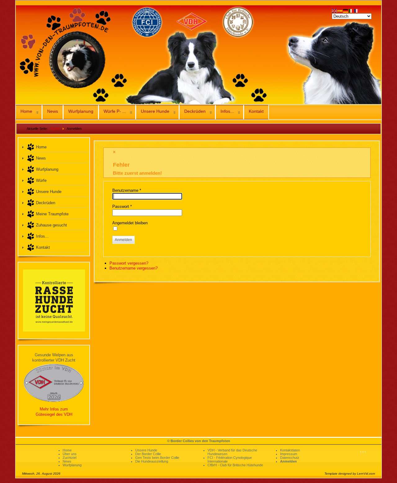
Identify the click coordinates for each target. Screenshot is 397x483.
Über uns (70, 454)
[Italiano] (351, 10)
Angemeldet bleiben (130, 223)
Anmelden (123, 240)
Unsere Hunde (155, 111)
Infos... (227, 111)
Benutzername (126, 190)
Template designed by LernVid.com (349, 473)
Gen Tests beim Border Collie (157, 457)
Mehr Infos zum (54, 409)
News (52, 111)
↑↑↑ (363, 452)
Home (26, 111)
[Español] (340, 10)
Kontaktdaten (290, 450)
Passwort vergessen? (128, 263)
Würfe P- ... (115, 111)
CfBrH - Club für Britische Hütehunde (235, 465)
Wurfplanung (80, 111)
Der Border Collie (148, 454)
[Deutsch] (346, 10)
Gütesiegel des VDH (54, 414)
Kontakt (256, 111)
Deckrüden (195, 111)
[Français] (357, 10)
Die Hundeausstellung (151, 461)
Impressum (288, 454)
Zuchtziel (69, 457)
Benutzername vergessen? (133, 268)
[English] (334, 10)
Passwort (122, 206)
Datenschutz (289, 457)
